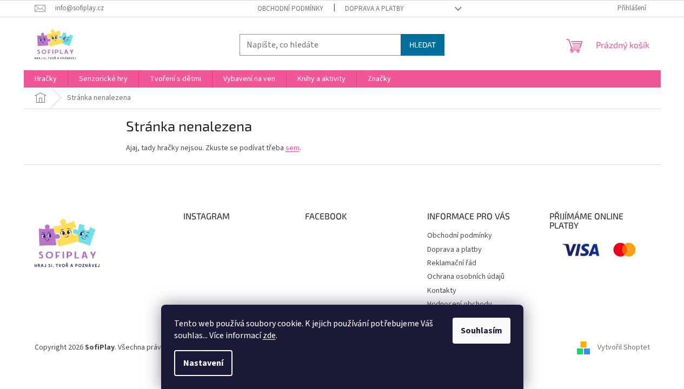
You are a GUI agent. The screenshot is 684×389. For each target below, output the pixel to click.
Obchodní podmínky (290, 9)
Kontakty (441, 290)
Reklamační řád (451, 263)
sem (292, 148)
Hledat (422, 44)
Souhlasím (481, 331)
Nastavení (203, 363)
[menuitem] (46, 79)
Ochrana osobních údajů (465, 276)
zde (269, 335)
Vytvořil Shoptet (623, 347)
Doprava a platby (374, 9)
